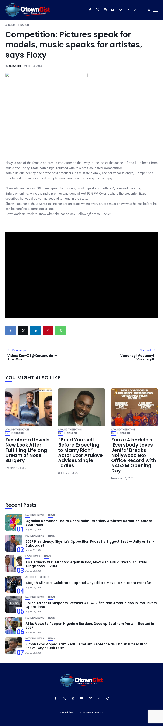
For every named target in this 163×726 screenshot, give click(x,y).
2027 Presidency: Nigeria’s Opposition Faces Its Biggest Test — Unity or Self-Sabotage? (89, 543)
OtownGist (15, 65)
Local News (32, 556)
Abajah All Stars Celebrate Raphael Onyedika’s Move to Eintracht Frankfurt (89, 583)
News (51, 515)
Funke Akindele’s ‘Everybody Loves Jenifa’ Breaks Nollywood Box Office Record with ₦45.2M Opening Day (133, 455)
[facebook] (10, 330)
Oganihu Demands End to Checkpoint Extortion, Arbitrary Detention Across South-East (88, 523)
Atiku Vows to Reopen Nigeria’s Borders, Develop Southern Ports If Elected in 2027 (89, 625)
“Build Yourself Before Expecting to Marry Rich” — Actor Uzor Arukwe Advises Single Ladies (80, 453)
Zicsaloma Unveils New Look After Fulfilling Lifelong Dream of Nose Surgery (27, 450)
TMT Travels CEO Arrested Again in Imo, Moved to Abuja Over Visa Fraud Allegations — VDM (86, 564)
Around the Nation (17, 25)
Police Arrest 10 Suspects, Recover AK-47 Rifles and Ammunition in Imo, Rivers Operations (91, 605)
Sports (44, 577)
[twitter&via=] (23, 330)
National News (34, 515)
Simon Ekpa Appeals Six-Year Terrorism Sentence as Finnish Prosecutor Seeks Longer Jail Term (86, 646)
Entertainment (14, 433)
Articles (30, 577)
